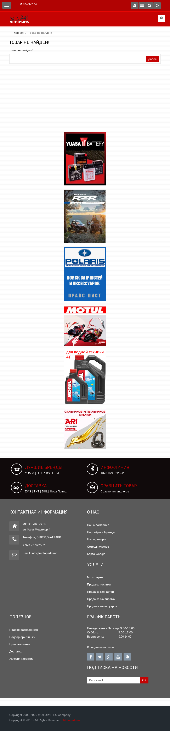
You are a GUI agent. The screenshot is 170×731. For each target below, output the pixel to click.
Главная (18, 32)
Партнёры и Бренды (101, 532)
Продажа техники (99, 584)
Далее (152, 59)
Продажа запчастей (100, 591)
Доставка (15, 651)
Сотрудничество (98, 546)
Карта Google (96, 553)
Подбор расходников (23, 629)
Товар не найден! (40, 32)
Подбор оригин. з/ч (22, 637)
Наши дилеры (96, 539)
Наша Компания (98, 525)
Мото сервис (95, 577)
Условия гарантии (21, 658)
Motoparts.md (72, 720)
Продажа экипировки (101, 599)
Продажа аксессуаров (102, 606)
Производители (19, 644)
